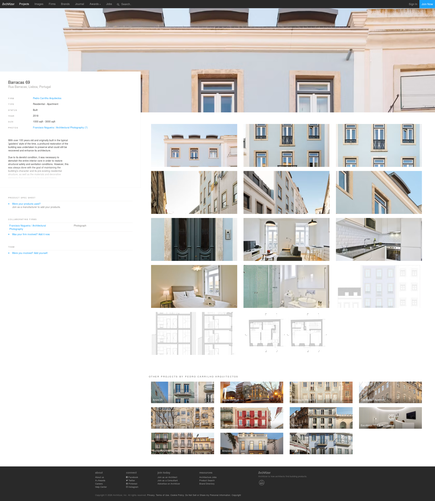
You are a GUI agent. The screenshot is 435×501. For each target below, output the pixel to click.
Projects (24, 4)
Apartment (52, 104)
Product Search (207, 480)
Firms (52, 4)
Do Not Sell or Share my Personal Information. (208, 495)
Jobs (109, 4)
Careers (99, 483)
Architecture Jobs (208, 477)
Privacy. (151, 495)
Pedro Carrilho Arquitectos (47, 98)
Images (38, 4)
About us (99, 477)
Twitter (131, 480)
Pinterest (132, 483)
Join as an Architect (167, 477)
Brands (65, 4)
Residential (39, 104)
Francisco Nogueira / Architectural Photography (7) (60, 127)
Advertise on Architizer (169, 483)
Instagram (133, 486)
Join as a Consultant (168, 480)
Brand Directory (207, 483)
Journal (79, 4)
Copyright (236, 495)
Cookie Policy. (177, 495)
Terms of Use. (163, 495)
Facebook (133, 477)
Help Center (101, 486)
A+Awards (100, 480)
